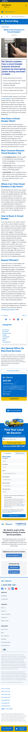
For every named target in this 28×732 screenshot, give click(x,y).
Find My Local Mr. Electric (14, 443)
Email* (3, 470)
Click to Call (8, 728)
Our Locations (5, 636)
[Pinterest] (14, 319)
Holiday (4, 335)
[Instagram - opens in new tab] (9, 589)
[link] (22, 319)
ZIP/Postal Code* (6, 489)
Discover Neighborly (13, 555)
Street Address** (6, 483)
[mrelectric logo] (14, 581)
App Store (15, 567)
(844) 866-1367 (18, 446)
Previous (5, 315)
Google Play (15, 572)
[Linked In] (18, 319)
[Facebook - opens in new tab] (2, 589)
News (3, 340)
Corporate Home (5, 642)
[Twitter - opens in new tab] (6, 589)
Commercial (21, 453)
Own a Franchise (5, 614)
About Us (3, 611)
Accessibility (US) (5, 700)
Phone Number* (6, 476)
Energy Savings (5, 26)
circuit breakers (6, 98)
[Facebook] (6, 319)
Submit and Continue (14, 515)
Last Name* (5, 464)
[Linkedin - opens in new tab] (12, 589)
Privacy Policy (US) (5, 694)
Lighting (4, 338)
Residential (8, 453)
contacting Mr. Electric (8, 309)
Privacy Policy (15, 511)
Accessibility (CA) (5, 703)
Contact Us (4, 617)
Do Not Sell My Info (5, 706)
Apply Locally (5, 620)
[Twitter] (10, 319)
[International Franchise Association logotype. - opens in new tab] (3, 650)
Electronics (5, 331)
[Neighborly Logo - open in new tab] (5, 1)
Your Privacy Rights (8, 708)
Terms (18, 504)
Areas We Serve (5, 645)
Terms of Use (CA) (5, 691)
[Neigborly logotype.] (21, 524)
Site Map (3, 639)
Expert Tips (4, 629)
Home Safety (5, 336)
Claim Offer (14, 399)
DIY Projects (5, 330)
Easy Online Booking (15, 410)
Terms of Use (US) (5, 688)
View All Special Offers (13, 370)
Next (23, 315)
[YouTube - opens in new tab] (16, 589)
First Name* (5, 458)
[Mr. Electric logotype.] (7, 524)
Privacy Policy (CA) (5, 697)
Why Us (3, 607)
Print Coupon (7, 393)
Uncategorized (6, 342)
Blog (2, 632)
